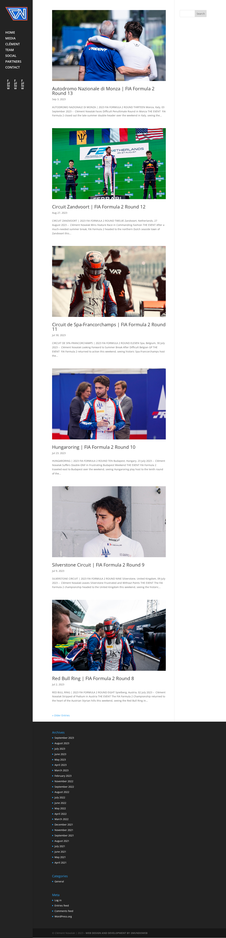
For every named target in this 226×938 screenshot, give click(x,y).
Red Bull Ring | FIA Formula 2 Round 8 (93, 678)
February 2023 (63, 775)
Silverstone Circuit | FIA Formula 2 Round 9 (98, 565)
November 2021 (64, 830)
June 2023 (60, 754)
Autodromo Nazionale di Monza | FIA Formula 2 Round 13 (103, 90)
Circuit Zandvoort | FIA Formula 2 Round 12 (98, 207)
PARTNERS (13, 62)
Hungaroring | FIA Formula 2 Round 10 (93, 447)
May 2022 (60, 808)
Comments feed (64, 911)
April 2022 (61, 813)
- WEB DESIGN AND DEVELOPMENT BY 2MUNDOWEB (115, 933)
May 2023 (60, 759)
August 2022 (62, 792)
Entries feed (62, 905)
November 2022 (64, 781)
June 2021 (60, 851)
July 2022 (60, 797)
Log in (58, 900)
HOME (10, 33)
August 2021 (62, 841)
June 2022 (60, 803)
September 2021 (64, 835)
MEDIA (10, 38)
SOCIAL (10, 56)
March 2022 (62, 819)
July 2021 (60, 846)
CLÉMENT (12, 44)
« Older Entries (61, 715)
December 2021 (64, 824)
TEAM (9, 50)
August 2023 (62, 743)
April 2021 (61, 862)
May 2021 (60, 857)
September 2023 (64, 737)
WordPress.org (63, 916)
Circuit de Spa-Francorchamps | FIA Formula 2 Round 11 (109, 326)
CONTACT (12, 67)
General (59, 881)
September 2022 (64, 786)
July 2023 (60, 748)
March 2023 (62, 770)
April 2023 (61, 765)
